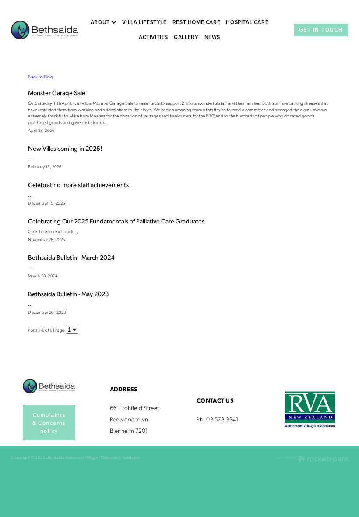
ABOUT (101, 22)
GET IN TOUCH (321, 29)
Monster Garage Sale (56, 92)
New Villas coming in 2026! (65, 148)
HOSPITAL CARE (247, 22)
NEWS (212, 37)
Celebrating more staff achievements (78, 184)
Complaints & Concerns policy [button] (49, 422)
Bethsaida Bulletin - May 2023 (68, 293)
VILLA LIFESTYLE (144, 22)
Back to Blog (40, 77)
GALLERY (186, 37)
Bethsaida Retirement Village (72, 457)
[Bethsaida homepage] (44, 29)
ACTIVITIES (153, 37)
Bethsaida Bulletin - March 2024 (71, 257)
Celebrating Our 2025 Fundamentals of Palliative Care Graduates (116, 221)
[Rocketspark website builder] (312, 459)
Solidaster (131, 457)
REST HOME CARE (196, 22)
